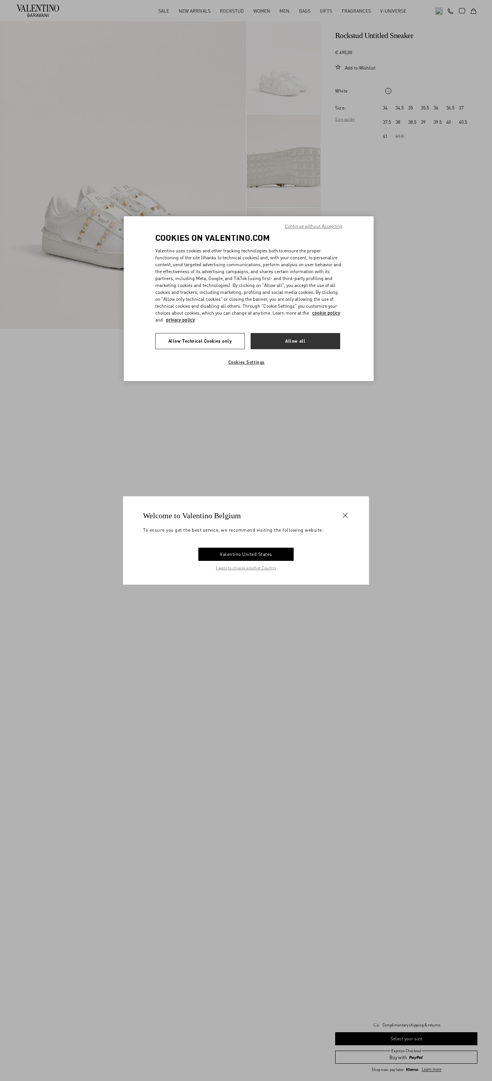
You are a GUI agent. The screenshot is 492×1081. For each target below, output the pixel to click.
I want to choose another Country (246, 567)
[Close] (345, 515)
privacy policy (180, 320)
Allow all (295, 341)
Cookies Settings (246, 362)
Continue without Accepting (313, 226)
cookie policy (326, 313)
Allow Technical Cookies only (200, 341)
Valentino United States (246, 554)
